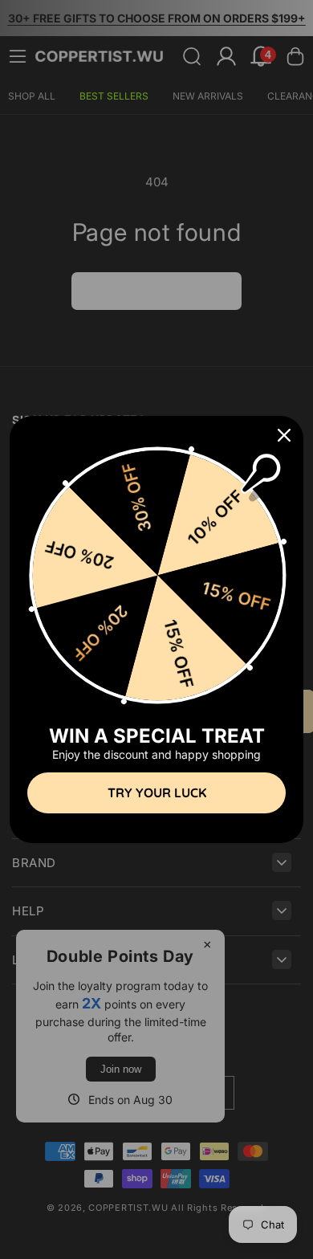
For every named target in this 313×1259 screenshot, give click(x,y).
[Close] (284, 435)
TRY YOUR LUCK (157, 792)
